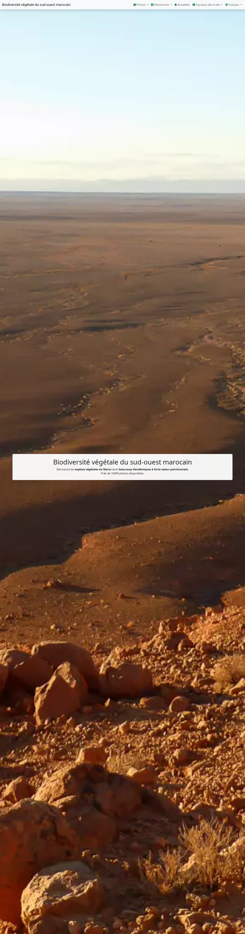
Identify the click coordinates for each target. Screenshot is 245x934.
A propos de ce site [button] (207, 5)
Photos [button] (141, 5)
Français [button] (234, 5)
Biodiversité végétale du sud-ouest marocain (36, 4)
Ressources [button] (162, 5)
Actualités (183, 5)
